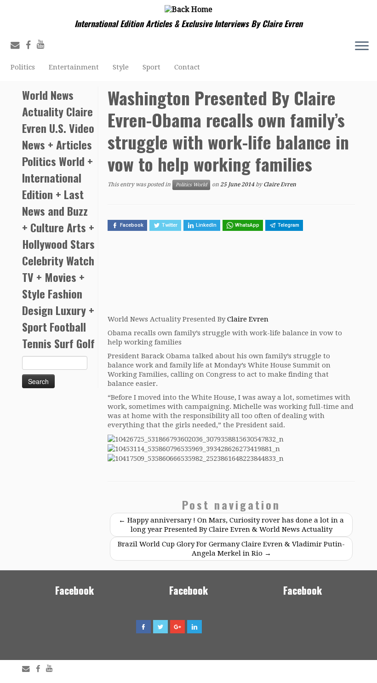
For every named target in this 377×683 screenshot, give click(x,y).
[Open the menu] (362, 47)
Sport (151, 67)
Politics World (191, 185)
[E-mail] (18, 45)
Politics (23, 67)
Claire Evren (279, 184)
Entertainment (74, 67)
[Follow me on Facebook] (31, 45)
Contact (187, 67)
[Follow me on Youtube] (44, 44)
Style (121, 67)
